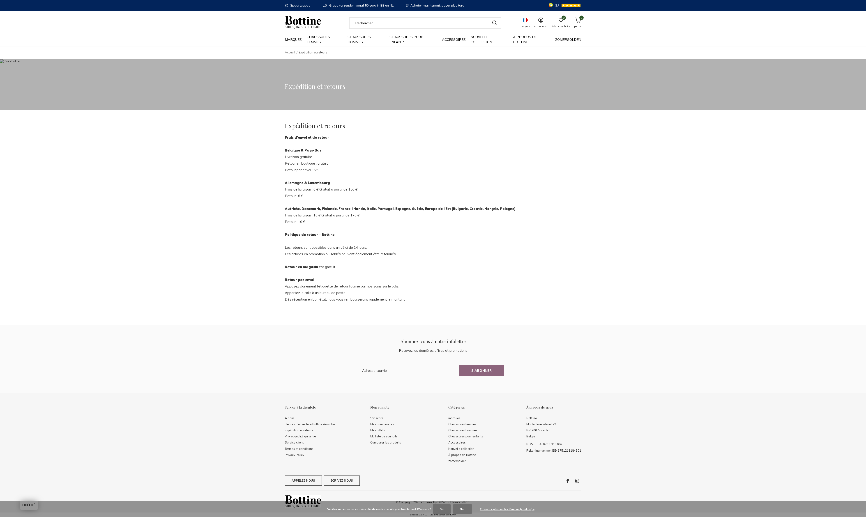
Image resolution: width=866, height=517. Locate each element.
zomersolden (568, 39)
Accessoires (454, 39)
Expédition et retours (299, 430)
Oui (442, 509)
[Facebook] (568, 481)
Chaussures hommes (359, 39)
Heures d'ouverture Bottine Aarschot (310, 424)
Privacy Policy (294, 455)
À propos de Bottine (525, 39)
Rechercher (494, 23)
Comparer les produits (385, 442)
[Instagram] (577, 481)
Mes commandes (382, 424)
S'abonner (481, 370)
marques (293, 39)
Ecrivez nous (341, 480)
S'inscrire (376, 418)
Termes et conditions (299, 448)
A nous (290, 418)
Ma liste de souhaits (384, 436)
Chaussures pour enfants (406, 39)
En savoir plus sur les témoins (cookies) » (507, 509)
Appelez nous (303, 480)
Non (462, 509)
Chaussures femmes (318, 39)
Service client (294, 442)
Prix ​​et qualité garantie (300, 436)
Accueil (290, 52)
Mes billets (377, 430)
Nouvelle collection (481, 39)
